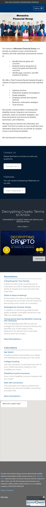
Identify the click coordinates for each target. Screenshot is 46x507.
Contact (10, 490)
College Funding (11, 362)
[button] (38, 8)
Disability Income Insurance (17, 373)
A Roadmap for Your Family (16, 281)
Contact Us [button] (11, 166)
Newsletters (10, 276)
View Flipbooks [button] (13, 191)
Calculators (10, 347)
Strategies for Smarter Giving (17, 307)
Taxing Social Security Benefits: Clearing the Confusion (22, 320)
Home (3, 490)
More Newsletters (13, 339)
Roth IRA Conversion (13, 383)
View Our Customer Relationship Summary (22, 2)
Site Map (4, 497)
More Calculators (12, 396)
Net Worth (9, 352)
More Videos (23, 226)
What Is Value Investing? (15, 295)
